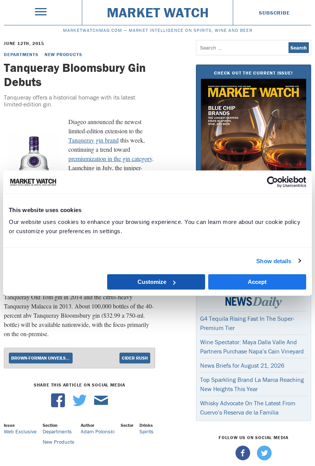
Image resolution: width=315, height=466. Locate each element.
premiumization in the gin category (110, 158)
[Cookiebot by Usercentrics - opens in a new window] (272, 181)
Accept (257, 282)
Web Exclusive (20, 431)
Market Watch (158, 12)
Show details (273, 260)
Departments (21, 54)
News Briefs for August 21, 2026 (242, 365)
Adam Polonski (97, 431)
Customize (152, 282)
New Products (63, 54)
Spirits (146, 431)
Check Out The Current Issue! (253, 73)
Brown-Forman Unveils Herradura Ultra (42, 358)
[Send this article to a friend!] (101, 405)
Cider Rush (135, 358)
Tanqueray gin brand (93, 140)
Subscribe (274, 12)
